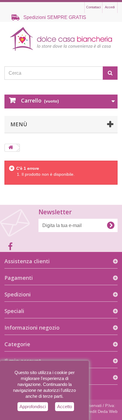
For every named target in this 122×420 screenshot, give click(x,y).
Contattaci (93, 7)
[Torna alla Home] (10, 147)
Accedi (110, 7)
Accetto (64, 406)
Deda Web (108, 411)
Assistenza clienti (27, 261)
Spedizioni (17, 294)
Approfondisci (33, 406)
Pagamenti (18, 277)
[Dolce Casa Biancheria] (61, 39)
